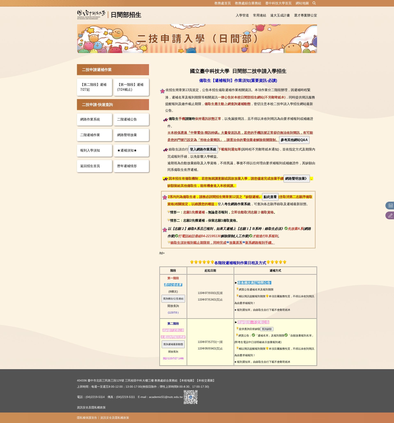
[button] (314, 3)
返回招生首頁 (90, 166)
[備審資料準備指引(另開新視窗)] (390, 215)
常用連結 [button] (259, 15)
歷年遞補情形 (127, 166)
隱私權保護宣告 (87, 417)
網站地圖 (302, 3)
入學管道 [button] (242, 15)
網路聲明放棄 (127, 135)
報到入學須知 (90, 150)
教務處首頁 (222, 3)
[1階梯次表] (173, 298)
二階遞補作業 (90, 135)
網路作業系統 (90, 119)
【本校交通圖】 (206, 380)
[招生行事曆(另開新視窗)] (390, 205)
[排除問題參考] (294, 140)
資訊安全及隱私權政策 (91, 407)
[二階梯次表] (173, 344)
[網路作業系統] (203, 149)
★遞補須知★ (127, 150)
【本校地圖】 (187, 380)
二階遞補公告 (127, 119)
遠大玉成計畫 (280, 15)
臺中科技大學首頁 (278, 3)
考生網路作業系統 (237, 204)
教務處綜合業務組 (248, 3)
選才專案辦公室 (305, 15)
